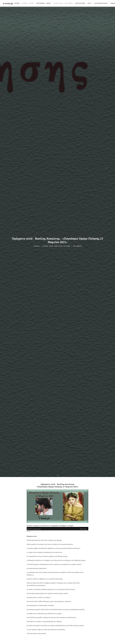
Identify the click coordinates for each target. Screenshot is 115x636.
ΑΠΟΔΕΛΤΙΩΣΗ (80, 3)
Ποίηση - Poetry (48, 246)
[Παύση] (27, 529)
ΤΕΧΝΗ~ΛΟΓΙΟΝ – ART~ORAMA (63, 3)
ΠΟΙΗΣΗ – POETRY (28, 3)
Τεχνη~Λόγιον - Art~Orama (62, 246)
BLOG (89, 3)
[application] (57, 528)
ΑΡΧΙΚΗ (16, 3)
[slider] (29, 531)
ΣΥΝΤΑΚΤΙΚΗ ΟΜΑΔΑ (101, 3)
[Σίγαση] (85, 529)
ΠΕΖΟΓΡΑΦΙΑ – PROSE (44, 3)
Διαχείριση (78, 246)
